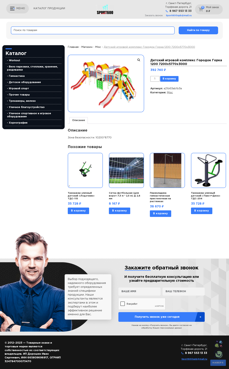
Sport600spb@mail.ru (179, 16)
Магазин (87, 47)
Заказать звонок (154, 16)
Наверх (218, 363)
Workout (14, 60)
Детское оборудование (25, 82)
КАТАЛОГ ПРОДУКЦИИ (49, 8)
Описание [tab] (78, 120)
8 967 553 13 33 (180, 11)
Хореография (18, 123)
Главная (73, 47)
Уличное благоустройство (27, 107)
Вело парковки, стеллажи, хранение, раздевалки (32, 68)
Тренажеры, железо (22, 101)
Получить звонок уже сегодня (157, 317)
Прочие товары (19, 95)
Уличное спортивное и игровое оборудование (29, 115)
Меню (20, 8)
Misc (98, 47)
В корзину (169, 79)
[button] (139, 60)
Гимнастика (17, 76)
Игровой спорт (19, 88)
